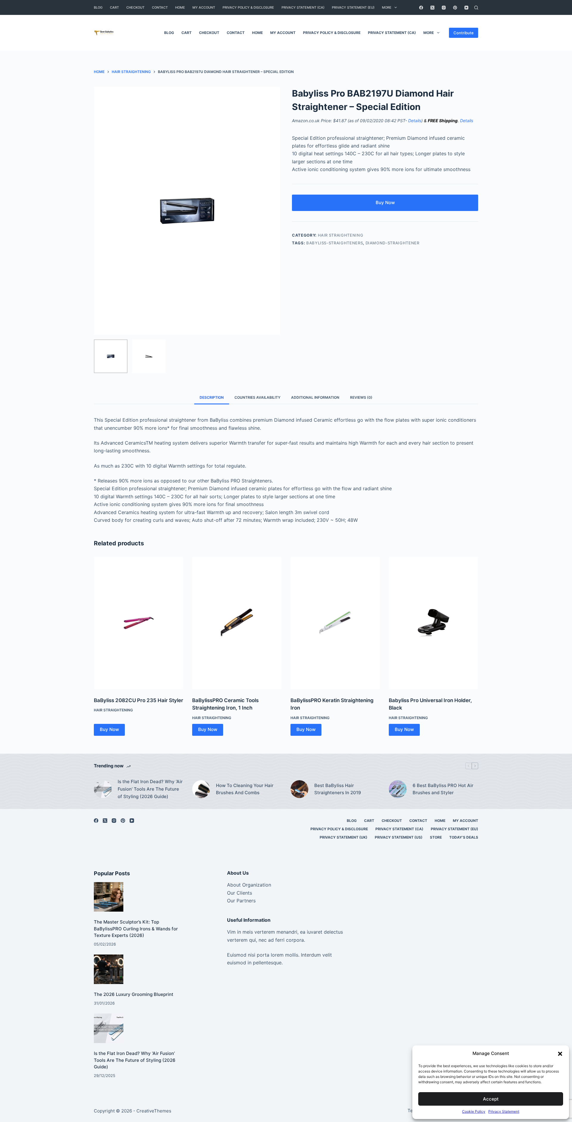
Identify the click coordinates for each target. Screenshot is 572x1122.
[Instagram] (444, 8)
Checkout (135, 7)
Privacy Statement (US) (398, 837)
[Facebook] (421, 8)
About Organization (249, 885)
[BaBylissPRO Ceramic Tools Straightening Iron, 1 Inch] (237, 623)
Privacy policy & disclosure (248, 7)
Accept (491, 1099)
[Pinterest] (455, 8)
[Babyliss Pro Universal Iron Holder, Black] (433, 623)
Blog (98, 7)
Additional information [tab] (315, 397)
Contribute (463, 32)
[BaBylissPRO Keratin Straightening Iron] (335, 623)
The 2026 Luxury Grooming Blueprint (133, 994)
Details (414, 120)
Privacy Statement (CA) (303, 7)
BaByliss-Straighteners (334, 242)
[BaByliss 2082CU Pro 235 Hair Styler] (138, 623)
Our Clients (239, 893)
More (386, 7)
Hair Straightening (340, 235)
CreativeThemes (153, 1111)
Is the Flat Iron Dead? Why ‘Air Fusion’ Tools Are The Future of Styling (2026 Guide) (150, 789)
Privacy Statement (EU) (353, 7)
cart (114, 7)
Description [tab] (212, 397)
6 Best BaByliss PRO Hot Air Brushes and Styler (443, 789)
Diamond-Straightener (392, 242)
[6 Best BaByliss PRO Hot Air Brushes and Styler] (398, 789)
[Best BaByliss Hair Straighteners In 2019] (299, 789)
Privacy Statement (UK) (343, 837)
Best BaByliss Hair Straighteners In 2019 (337, 789)
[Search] (476, 8)
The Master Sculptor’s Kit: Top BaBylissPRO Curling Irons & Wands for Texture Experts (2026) (136, 928)
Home (180, 7)
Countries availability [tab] (257, 397)
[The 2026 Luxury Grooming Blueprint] (108, 969)
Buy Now (385, 202)
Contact (160, 7)
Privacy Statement (503, 1111)
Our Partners (241, 901)
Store (436, 837)
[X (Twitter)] (432, 8)
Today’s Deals (463, 837)
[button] (560, 1054)
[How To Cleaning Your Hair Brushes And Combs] (201, 789)
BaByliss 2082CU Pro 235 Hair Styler (138, 700)
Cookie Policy (473, 1111)
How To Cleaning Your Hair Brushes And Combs (244, 789)
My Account (203, 7)
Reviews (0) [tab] (361, 397)
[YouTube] (466, 8)
